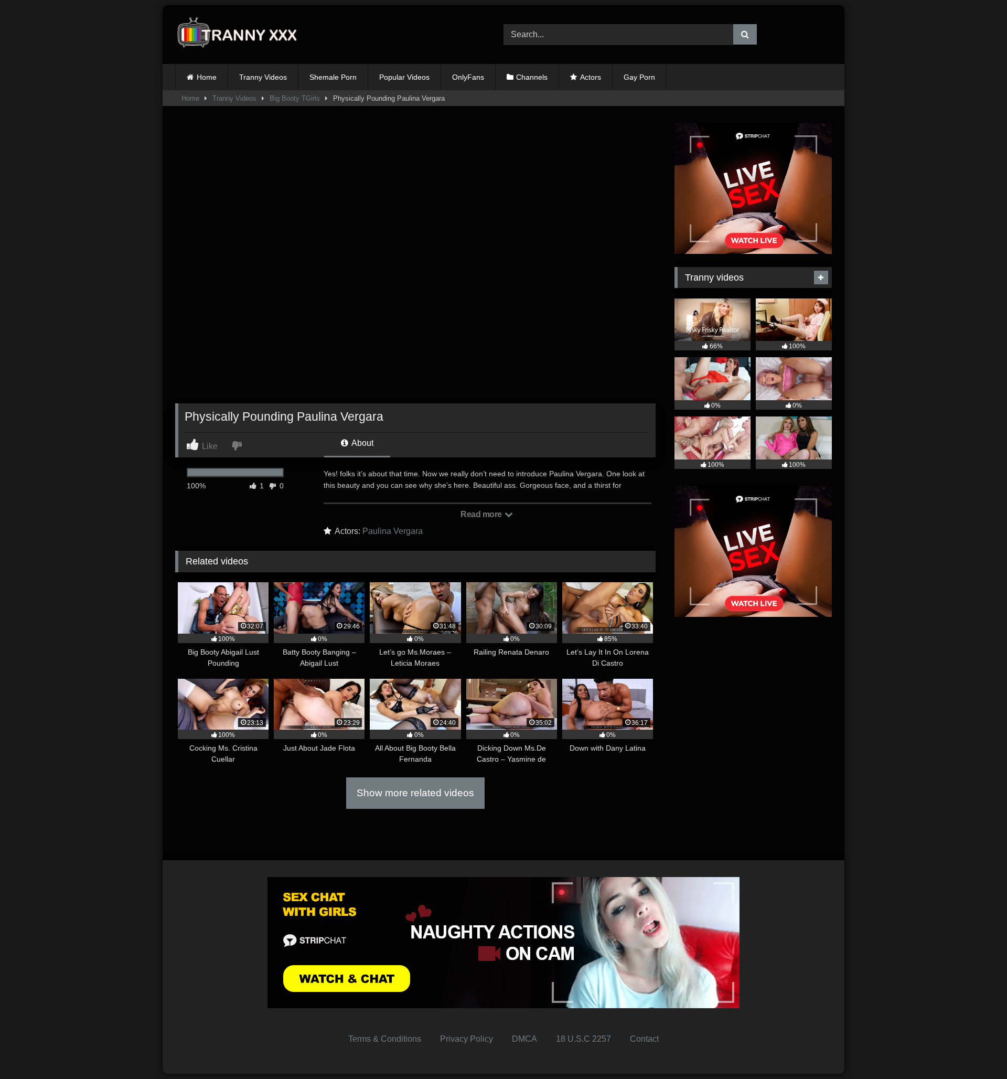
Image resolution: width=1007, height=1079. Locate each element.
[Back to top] (974, 1048)
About (361, 443)
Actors (590, 77)
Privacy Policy (466, 1038)
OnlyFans (468, 77)
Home (207, 77)
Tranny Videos (263, 77)
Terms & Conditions (384, 1038)
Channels (532, 77)
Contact (644, 1038)
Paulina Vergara (392, 531)
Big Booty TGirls (295, 98)
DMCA (524, 1038)
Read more (482, 514)
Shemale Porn (333, 77)
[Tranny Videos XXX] (240, 34)
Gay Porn (639, 77)
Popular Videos (404, 77)
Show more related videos (415, 792)
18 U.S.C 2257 (583, 1038)
